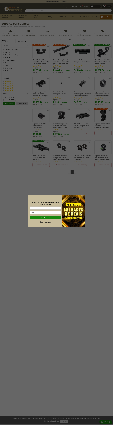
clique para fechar (45, 222)
